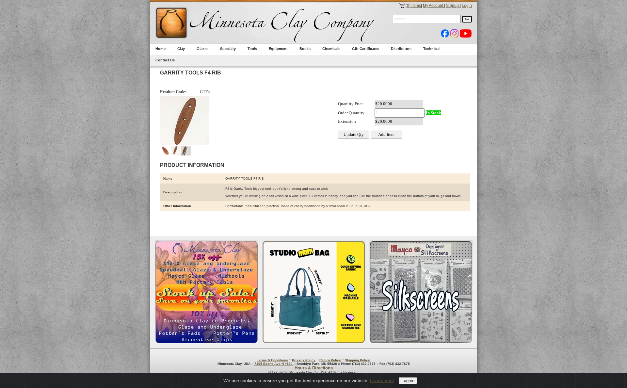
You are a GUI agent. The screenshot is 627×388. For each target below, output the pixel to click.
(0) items (413, 5)
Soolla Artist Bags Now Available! (313, 292)
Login (467, 5)
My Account (433, 5)
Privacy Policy (303, 360)
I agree (407, 380)
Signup (453, 5)
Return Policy (330, 360)
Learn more (382, 380)
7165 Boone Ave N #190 (274, 363)
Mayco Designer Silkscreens (421, 292)
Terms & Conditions (272, 360)
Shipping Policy (357, 360)
